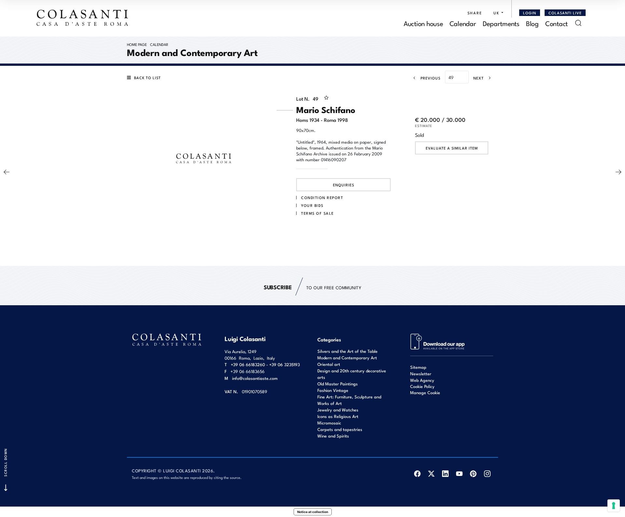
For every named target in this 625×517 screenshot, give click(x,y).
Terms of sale (317, 213)
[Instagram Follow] (487, 473)
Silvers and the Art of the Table (347, 351)
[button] (496, 12)
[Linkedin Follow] (445, 473)
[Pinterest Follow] (473, 473)
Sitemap (418, 367)
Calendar (463, 23)
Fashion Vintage (332, 390)
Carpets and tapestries (339, 429)
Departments (501, 23)
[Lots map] (437, 341)
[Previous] (6, 172)
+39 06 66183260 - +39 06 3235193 (265, 364)
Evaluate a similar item (452, 148)
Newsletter (420, 373)
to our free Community (312, 287)
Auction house (423, 23)
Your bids (312, 205)
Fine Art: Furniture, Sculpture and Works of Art (349, 400)
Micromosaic (329, 423)
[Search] (578, 23)
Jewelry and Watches (337, 410)
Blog (532, 23)
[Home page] (82, 17)
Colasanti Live (565, 12)
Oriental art (328, 364)
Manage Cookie (425, 392)
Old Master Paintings (337, 384)
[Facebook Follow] (417, 473)
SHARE (474, 12)
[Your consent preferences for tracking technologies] (613, 505)
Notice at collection (312, 512)
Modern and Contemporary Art (347, 357)
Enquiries (343, 184)
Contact (556, 23)
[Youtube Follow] (459, 473)
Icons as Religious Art (337, 416)
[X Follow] (431, 473)
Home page (137, 44)
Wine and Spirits (333, 436)
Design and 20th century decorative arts (351, 373)
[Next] (618, 172)
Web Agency (422, 380)
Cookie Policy (422, 386)
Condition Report (322, 197)
